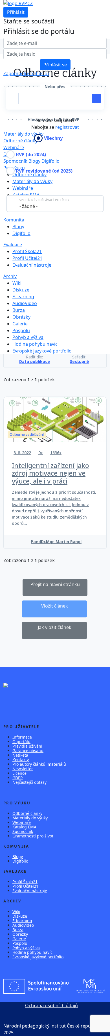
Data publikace (34, 361)
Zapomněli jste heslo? (26, 73)
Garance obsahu (27, 750)
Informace (22, 737)
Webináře (13, 147)
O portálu (21, 741)
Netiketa (20, 755)
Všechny (53, 138)
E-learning (23, 296)
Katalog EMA (25, 195)
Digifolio (50, 161)
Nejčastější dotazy (29, 782)
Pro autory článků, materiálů (39, 764)
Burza (18, 310)
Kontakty (20, 759)
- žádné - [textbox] (28, 206)
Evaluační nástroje (31, 265)
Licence (19, 773)
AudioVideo (24, 303)
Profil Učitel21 (27, 258)
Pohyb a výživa (27, 337)
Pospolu (21, 330)
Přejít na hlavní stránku (55, 584)
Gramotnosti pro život (32, 836)
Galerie (20, 324)
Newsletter (22, 768)
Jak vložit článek (54, 627)
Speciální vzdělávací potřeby (44, 200)
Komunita (13, 220)
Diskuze (20, 290)
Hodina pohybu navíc (35, 344)
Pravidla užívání (27, 746)
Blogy (34, 161)
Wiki (16, 283)
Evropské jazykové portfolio (42, 351)
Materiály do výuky (32, 181)
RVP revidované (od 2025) (44, 171)
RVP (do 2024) (31, 154)
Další (8, 154)
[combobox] (55, 203)
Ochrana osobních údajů (51, 1005)
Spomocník (15, 161)
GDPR (17, 777)
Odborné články (27, 813)
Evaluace (12, 244)
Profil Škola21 (27, 251)
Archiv (10, 276)
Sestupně (79, 361)
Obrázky (21, 317)
